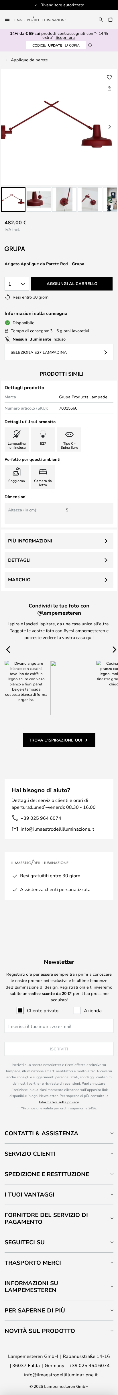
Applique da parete (29, 59)
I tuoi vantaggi (29, 1194)
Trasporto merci (33, 1262)
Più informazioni (30, 541)
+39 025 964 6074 (41, 818)
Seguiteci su (25, 1242)
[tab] (59, 1133)
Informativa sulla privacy (58, 1102)
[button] (13, 199)
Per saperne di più (35, 1310)
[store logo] (43, 19)
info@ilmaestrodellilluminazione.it (57, 829)
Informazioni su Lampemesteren (31, 1286)
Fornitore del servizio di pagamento (46, 1218)
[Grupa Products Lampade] (35, 248)
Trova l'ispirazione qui (55, 740)
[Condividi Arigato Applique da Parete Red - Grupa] (109, 88)
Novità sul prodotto (40, 1331)
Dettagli (19, 560)
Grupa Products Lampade (83, 397)
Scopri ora (65, 37)
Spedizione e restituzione (47, 1174)
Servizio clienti (30, 1153)
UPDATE (56, 45)
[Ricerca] (100, 19)
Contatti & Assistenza (41, 1133)
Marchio (19, 579)
